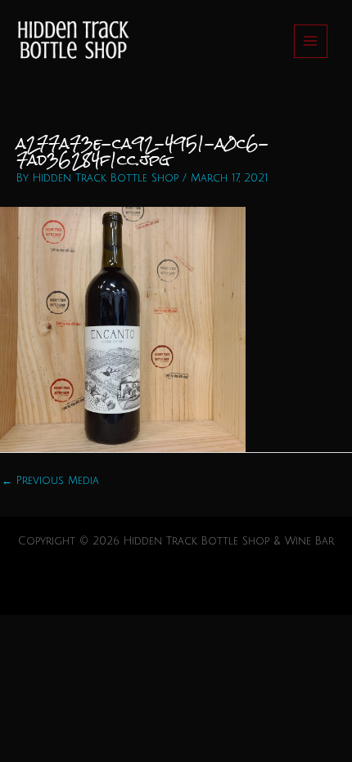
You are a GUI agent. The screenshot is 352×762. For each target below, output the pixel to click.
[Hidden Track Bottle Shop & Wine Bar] (71, 41)
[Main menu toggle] (310, 41)
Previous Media (50, 480)
